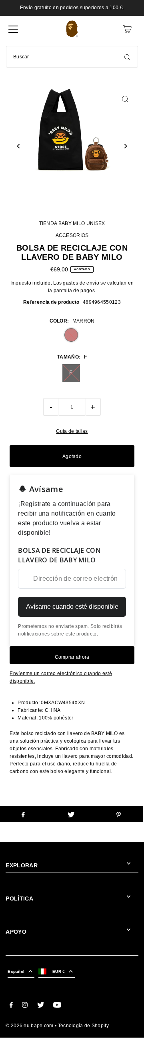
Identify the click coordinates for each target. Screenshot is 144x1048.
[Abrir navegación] (13, 29)
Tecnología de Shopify (83, 1025)
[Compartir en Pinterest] (119, 814)
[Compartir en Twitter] (71, 814)
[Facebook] (11, 1006)
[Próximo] (125, 146)
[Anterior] (19, 146)
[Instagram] (25, 1006)
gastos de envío (81, 283)
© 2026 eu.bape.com (29, 1025)
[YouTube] (57, 1006)
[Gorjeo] (40, 1006)
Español (16, 971)
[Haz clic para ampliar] (125, 99)
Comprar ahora (72, 657)
